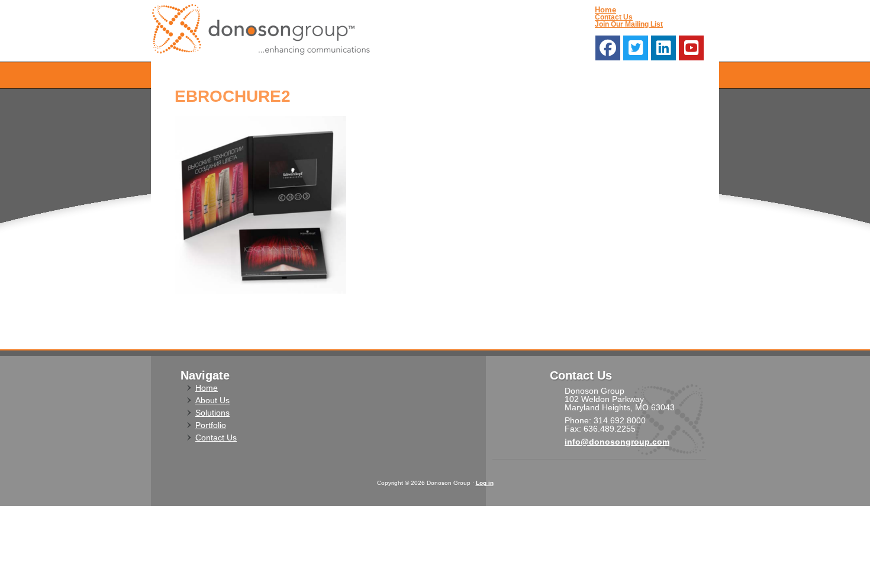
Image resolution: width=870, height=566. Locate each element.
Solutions (212, 412)
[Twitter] (635, 48)
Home (605, 9)
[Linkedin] (663, 48)
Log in (485, 483)
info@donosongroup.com (617, 441)
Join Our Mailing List (629, 24)
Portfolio (210, 425)
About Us (212, 400)
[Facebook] (607, 48)
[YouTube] (691, 48)
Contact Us (614, 17)
